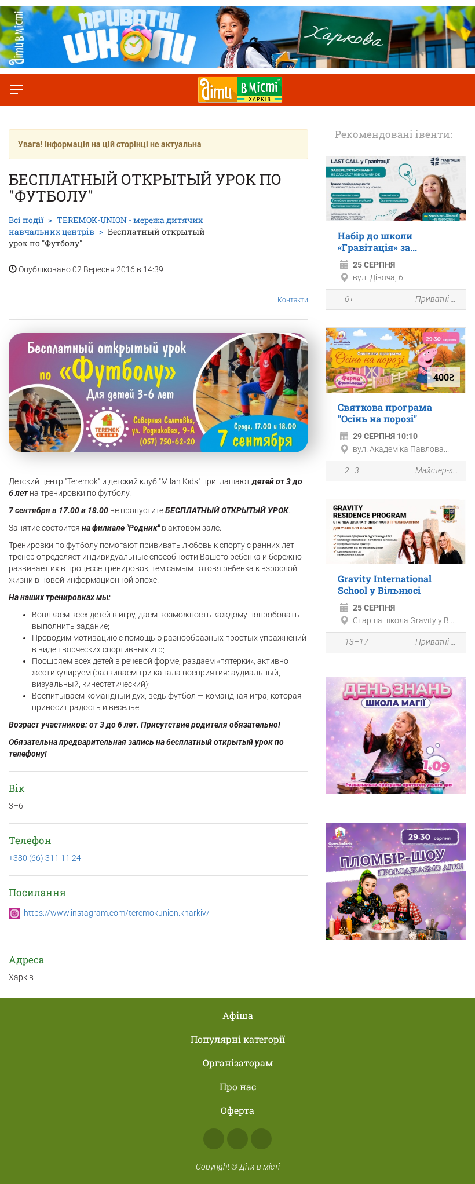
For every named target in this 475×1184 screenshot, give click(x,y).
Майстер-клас (437, 470)
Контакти (292, 300)
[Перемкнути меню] (16, 90)
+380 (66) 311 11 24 (45, 858)
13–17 (356, 641)
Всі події (26, 219)
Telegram (261, 1138)
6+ (349, 299)
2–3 (352, 470)
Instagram (237, 1138)
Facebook (213, 1138)
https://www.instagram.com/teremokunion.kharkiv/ (117, 913)
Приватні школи (437, 299)
